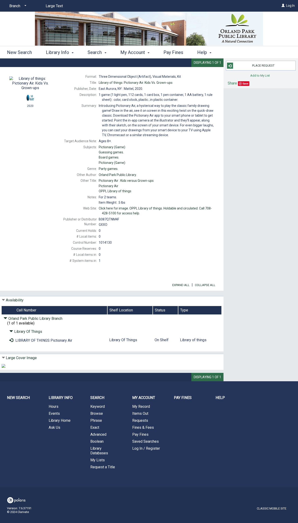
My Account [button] (133, 52)
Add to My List (260, 75)
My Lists (97, 460)
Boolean (97, 441)
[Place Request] (11, 340)
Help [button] (202, 52)
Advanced (98, 434)
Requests (140, 420)
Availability (15, 300)
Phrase (96, 420)
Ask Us (54, 427)
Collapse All (205, 285)
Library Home (60, 420)
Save (245, 83)
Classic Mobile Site (271, 508)
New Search (19, 52)
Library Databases (99, 450)
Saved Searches (145, 441)
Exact (94, 427)
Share (232, 83)
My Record (141, 406)
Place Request (263, 65)
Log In (290, 5)
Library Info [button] (58, 52)
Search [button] (95, 52)
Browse (96, 413)
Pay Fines (173, 52)
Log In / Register (146, 448)
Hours (53, 406)
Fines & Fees (143, 427)
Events (54, 413)
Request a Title (102, 467)
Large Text (54, 6)
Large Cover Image (21, 358)
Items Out (140, 413)
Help (220, 397)
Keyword (97, 406)
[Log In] (283, 5)
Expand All (181, 285)
